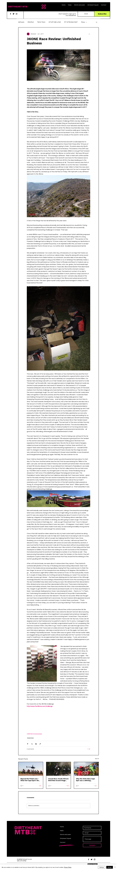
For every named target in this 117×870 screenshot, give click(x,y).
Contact (62, 842)
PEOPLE (31, 22)
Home (62, 826)
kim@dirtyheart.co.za (24, 859)
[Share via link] (40, 744)
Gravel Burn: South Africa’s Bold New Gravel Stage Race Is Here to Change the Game (58, 779)
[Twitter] (14, 14)
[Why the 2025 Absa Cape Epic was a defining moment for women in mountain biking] (86, 769)
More (83, 22)
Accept (109, 867)
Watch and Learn (65, 834)
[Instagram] (17, 14)
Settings (101, 867)
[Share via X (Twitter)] (32, 744)
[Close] (115, 867)
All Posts (21, 22)
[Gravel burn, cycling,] (58, 769)
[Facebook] (11, 14)
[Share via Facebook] (27, 744)
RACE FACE (30, 738)
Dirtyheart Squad (65, 838)
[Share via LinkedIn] (36, 744)
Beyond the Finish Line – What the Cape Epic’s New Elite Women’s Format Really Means (30, 779)
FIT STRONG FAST (71, 22)
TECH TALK (41, 22)
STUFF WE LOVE (55, 22)
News (62, 830)
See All (97, 758)
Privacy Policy (67, 867)
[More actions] (89, 34)
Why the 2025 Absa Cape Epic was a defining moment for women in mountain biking (85, 779)
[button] (96, 22)
